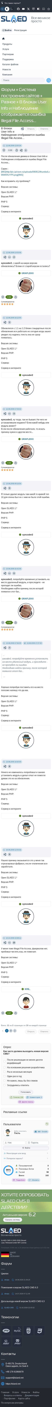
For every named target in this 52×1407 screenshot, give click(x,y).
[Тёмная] (11, 9)
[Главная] (3, 38)
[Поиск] (48, 80)
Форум (8, 90)
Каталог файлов (10, 64)
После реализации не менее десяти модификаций (25, 1061)
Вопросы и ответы (13, 1395)
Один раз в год (14, 1076)
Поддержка (8, 59)
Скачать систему (12, 1220)
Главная (5, 1392)
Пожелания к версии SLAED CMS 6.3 (19, 1287)
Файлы (36, 1392)
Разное (8, 102)
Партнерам (8, 54)
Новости (6, 69)
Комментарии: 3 (36, 1097)
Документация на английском (43, 9)
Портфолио (9, 1398)
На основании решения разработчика (26, 1067)
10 (14, 943)
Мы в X (28, 9)
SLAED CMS (6, 1240)
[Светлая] (2, 9)
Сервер (5, 206)
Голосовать (26, 1092)
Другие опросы (27, 1102)
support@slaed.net (14, 1378)
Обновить (35, 1180)
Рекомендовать (48, 9)
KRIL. (27, 989)
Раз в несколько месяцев (19, 1072)
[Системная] (7, 9)
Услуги (5, 49)
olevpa (6, 1280)
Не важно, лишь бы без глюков (22, 1081)
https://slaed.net (13, 1384)
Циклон (4, 1273)
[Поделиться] (22, 129)
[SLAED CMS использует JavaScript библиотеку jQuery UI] (17, 1342)
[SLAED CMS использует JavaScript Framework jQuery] (6, 1342)
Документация (32, 1395)
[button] (7, 30)
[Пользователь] (9, 257)
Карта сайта (24, 1398)
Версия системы (9, 187)
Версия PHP (7, 196)
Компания (7, 74)
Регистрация (20, 30)
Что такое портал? (12, 3)
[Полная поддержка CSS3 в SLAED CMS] (40, 1331)
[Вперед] (15, 1030)
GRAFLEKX (28, 273)
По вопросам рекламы (12, 1403)
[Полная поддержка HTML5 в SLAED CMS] (28, 1331)
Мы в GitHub (18, 9)
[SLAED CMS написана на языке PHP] (6, 1331)
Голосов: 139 (18, 1097)
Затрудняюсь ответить (18, 1085)
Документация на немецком (38, 9)
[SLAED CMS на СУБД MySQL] (17, 1331)
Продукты (7, 44)
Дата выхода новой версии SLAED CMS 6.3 (23, 1301)
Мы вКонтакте (33, 9)
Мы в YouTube (23, 9)
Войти (27, 1148)
